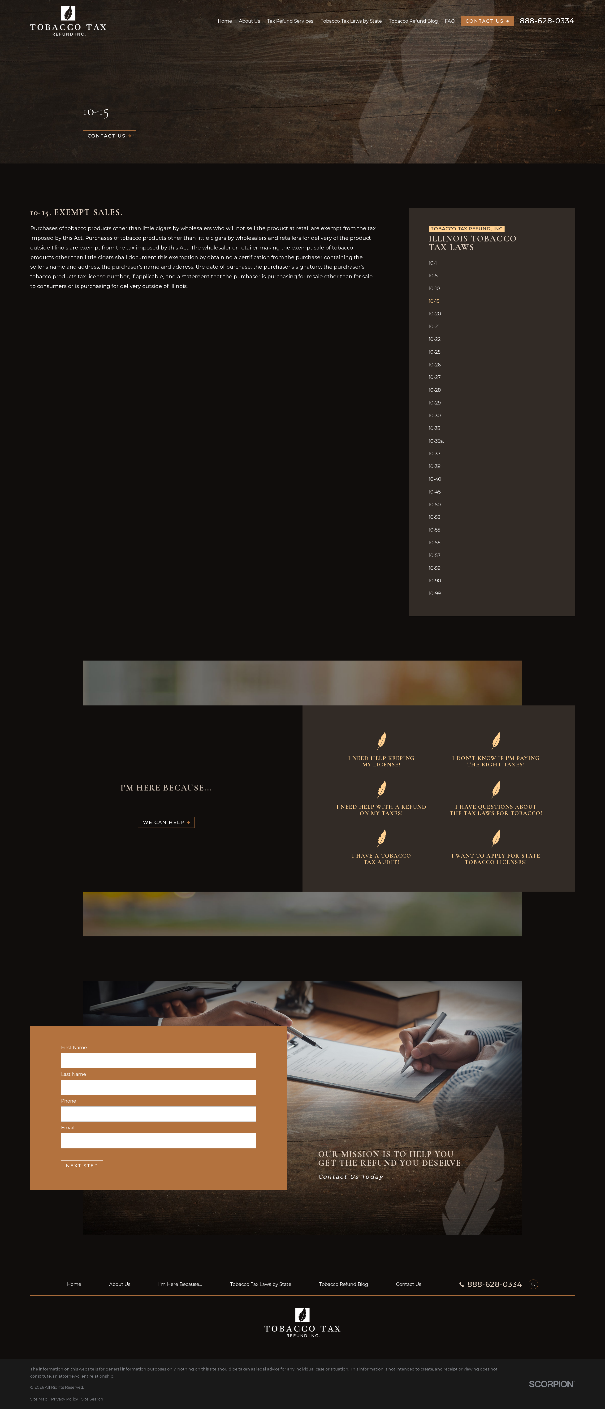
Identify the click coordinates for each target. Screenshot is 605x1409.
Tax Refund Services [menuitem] (290, 21)
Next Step (82, 1165)
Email (67, 1127)
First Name (74, 1047)
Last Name (73, 1074)
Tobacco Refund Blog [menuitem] (413, 21)
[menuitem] (492, 263)
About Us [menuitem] (249, 21)
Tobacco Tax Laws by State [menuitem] (351, 21)
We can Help (164, 822)
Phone (68, 1101)
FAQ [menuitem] (450, 21)
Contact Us (485, 21)
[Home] (68, 21)
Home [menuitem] (225, 21)
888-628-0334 (547, 21)
